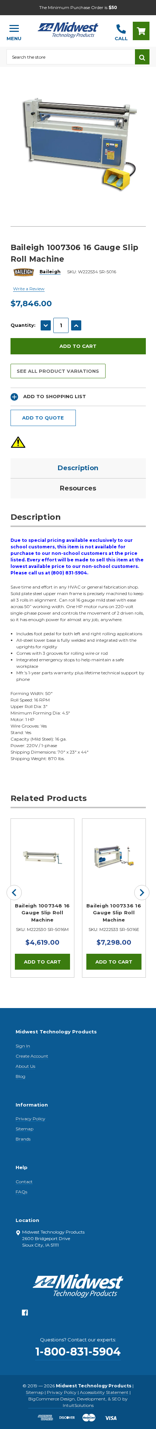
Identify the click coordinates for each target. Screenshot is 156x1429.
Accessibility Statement (104, 1392)
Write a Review (29, 288)
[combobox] (71, 56)
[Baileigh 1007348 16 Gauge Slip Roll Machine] (42, 850)
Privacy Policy (30, 1118)
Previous (14, 892)
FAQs (21, 1191)
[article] (42, 898)
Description (78, 468)
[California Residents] (18, 442)
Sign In (23, 1046)
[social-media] (25, 1314)
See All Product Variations (58, 371)
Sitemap (24, 1128)
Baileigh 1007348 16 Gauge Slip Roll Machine (42, 913)
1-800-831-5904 (78, 1351)
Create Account (32, 1056)
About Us (25, 1066)
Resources (78, 488)
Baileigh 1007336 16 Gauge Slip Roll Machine (113, 913)
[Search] (142, 56)
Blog (20, 1076)
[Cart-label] (141, 31)
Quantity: (23, 325)
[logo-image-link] (68, 28)
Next (141, 892)
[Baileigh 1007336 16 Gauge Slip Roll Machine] (114, 850)
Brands (23, 1139)
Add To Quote (43, 418)
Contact (24, 1181)
